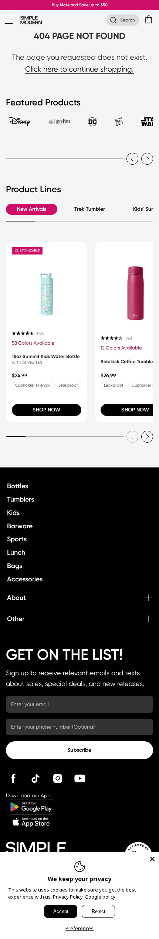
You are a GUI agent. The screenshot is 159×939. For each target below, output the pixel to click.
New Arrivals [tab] (31, 209)
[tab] (19, 125)
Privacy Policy (68, 896)
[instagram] (57, 778)
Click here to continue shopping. (79, 69)
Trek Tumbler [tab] (89, 209)
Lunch (16, 552)
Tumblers (20, 499)
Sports (17, 539)
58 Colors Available (33, 343)
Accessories (25, 579)
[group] (46, 332)
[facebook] (13, 778)
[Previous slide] (132, 159)
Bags (14, 566)
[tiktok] (35, 778)
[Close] (152, 859)
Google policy (100, 896)
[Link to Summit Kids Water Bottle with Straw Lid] (46, 283)
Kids (13, 513)
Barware (20, 526)
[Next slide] (147, 159)
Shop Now (46, 410)
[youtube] (79, 778)
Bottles (17, 486)
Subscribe (79, 750)
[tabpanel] (79, 154)
